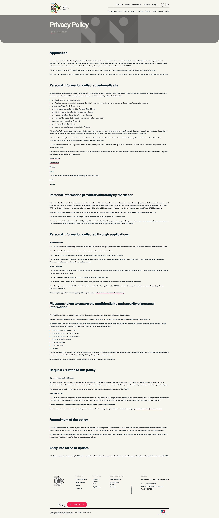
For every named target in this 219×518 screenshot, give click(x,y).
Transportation (80, 482)
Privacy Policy (53, 513)
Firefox (52, 171)
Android (52, 184)
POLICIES (127, 5)
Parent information (130, 11)
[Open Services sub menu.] (143, 11)
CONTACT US (147, 5)
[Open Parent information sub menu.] (136, 11)
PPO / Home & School (115, 483)
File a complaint (75, 504)
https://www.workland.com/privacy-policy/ (110, 293)
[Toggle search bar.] (162, 5)
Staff (94, 484)
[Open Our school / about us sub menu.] (122, 11)
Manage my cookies (68, 513)
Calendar (148, 11)
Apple (52, 180)
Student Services (81, 479)
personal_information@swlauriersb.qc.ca (148, 409)
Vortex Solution (87, 512)
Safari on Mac (54, 163)
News (154, 11)
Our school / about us (115, 11)
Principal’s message (96, 480)
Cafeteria (79, 488)
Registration (97, 487)
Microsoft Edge (55, 158)
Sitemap (60, 513)
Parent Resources (115, 479)
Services (140, 11)
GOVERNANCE (119, 5)
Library (78, 485)
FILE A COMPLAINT (136, 5)
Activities (113, 487)
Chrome (52, 167)
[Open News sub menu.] (156, 11)
